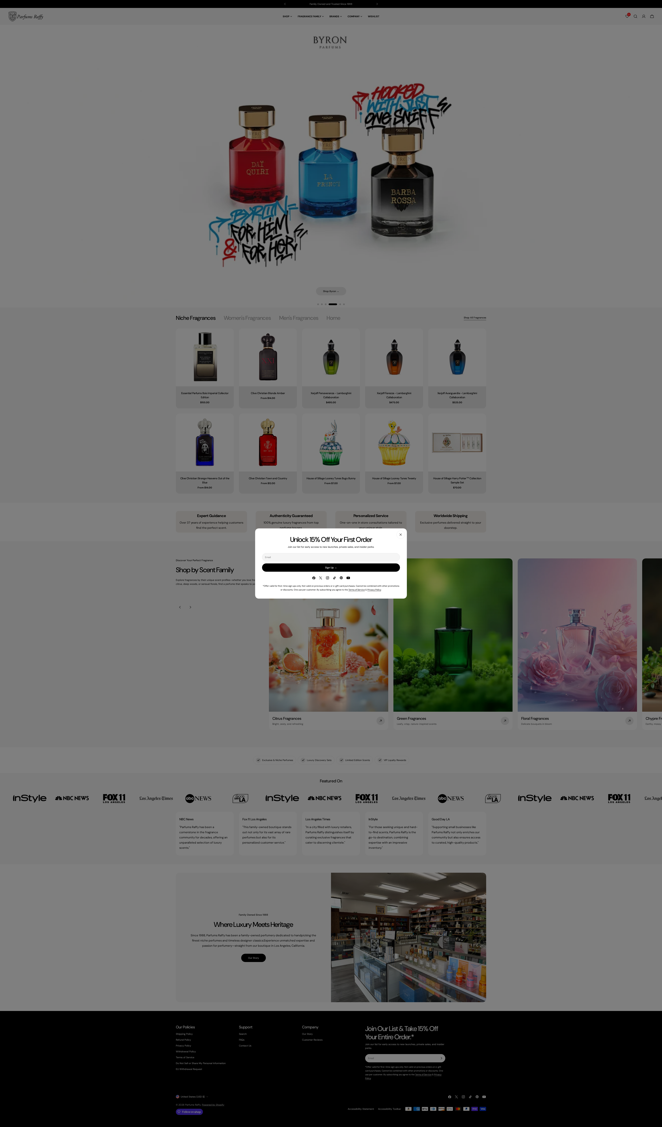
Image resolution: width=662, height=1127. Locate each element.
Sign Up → (331, 567)
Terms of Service (356, 589)
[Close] (401, 534)
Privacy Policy (374, 589)
